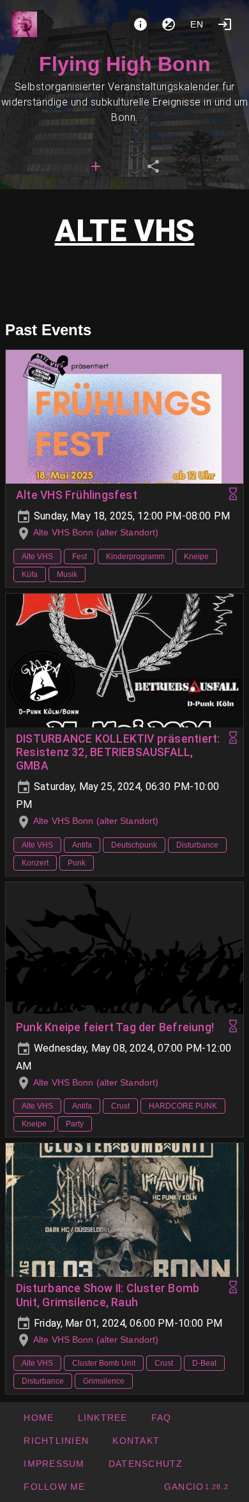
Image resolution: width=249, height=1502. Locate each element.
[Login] (225, 24)
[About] (140, 24)
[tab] (95, 166)
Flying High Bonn (125, 63)
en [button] (197, 24)
